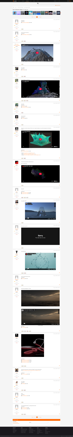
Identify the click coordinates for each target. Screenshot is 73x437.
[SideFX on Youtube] (70, 436)
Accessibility (38, 431)
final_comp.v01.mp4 (24, 408)
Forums (16, 7)
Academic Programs (23, 432)
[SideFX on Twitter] (63, 436)
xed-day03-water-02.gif (25, 193)
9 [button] (38, 15)
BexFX (17, 384)
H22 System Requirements (32, 430)
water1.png (23, 278)
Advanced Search (58, 5)
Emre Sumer (16, 396)
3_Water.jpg (23, 383)
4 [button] (35, 15)
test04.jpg (23, 118)
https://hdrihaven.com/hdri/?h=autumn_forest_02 (29, 370)
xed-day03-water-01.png (25, 192)
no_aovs (17, 372)
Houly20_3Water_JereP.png (25, 34)
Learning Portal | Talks (23, 430)
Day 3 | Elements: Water (27, 7)
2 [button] (34, 15)
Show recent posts (15, 422)
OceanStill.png (24, 327)
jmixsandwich (16, 23)
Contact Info (46, 433)
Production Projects (23, 431)
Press (45, 430)
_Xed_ (16, 191)
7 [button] (37, 15)
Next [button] (60, 12)
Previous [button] (12, 12)
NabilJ (16, 164)
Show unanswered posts (16, 423)
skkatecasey (16, 279)
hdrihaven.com (38, 370)
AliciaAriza (16, 203)
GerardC (17, 291)
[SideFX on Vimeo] (69, 436)
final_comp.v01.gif (24, 407)
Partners (14, 432)
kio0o (16, 82)
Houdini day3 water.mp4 (25, 107)
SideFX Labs (14, 431)
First (32, 417)
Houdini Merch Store (47, 431)
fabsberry (16, 337)
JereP (16, 35)
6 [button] (36, 15)
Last (40, 417)
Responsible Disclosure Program (40, 433)
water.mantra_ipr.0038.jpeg (25, 22)
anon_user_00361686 (17, 45)
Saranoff (17, 70)
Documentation (31, 431)
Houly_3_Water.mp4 (24, 395)
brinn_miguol (16, 408)
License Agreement (39, 430)
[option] (15, 13)
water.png (23, 69)
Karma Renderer (15, 430)
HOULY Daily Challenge (20, 7)
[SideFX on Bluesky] (66, 436)
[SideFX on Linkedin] (72, 436)
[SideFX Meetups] (67, 436)
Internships (46, 432)
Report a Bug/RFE (31, 432)
